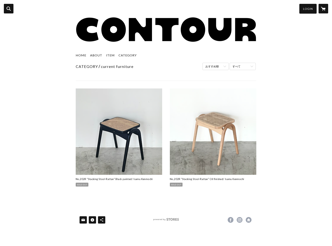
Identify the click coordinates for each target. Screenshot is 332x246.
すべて (236, 66)
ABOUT (96, 55)
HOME (81, 55)
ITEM (110, 55)
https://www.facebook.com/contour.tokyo (230, 220)
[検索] (8, 8)
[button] (308, 9)
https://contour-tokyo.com (248, 220)
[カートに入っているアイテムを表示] (323, 8)
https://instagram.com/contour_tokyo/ (239, 220)
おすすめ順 (212, 66)
